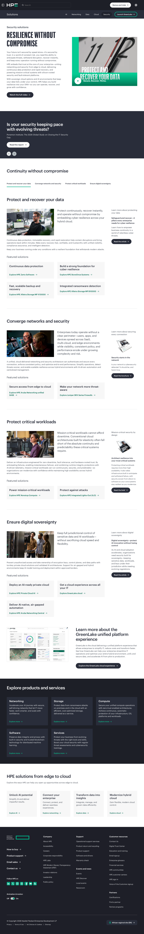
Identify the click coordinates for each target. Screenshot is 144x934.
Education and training (118, 851)
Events (79, 874)
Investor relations (50, 872)
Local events (81, 883)
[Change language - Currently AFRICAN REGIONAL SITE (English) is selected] (136, 4)
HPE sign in (113, 879)
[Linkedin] (8, 883)
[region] (72, 134)
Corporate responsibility (53, 856)
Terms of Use (19, 924)
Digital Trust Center (117, 846)
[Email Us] (139, 926)
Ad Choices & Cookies (34, 924)
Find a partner (114, 902)
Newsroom (80, 888)
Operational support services (87, 841)
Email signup (114, 856)
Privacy (9, 924)
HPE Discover (81, 878)
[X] (13, 883)
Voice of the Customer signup (121, 884)
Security (106, 14)
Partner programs (116, 907)
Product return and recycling (87, 846)
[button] (2, 5)
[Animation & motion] (13, 898)
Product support (82, 851)
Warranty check (82, 860)
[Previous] (9, 154)
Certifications (114, 897)
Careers (46, 851)
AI (66, 14)
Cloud (96, 14)
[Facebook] (26, 883)
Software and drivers (84, 856)
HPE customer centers (118, 875)
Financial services (116, 865)
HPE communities (116, 870)
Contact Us (113, 841)
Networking (76, 14)
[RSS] (35, 883)
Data (87, 14)
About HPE (47, 841)
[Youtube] (30, 883)
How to (12, 849)
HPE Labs (47, 860)
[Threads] (21, 883)
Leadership (47, 877)
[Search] (23, 5)
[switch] (11, 898)
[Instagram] (17, 883)
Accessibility (48, 846)
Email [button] (12, 862)
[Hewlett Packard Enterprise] (12, 5)
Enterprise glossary (116, 860)
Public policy (48, 882)
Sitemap (48, 924)
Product (15, 855)
